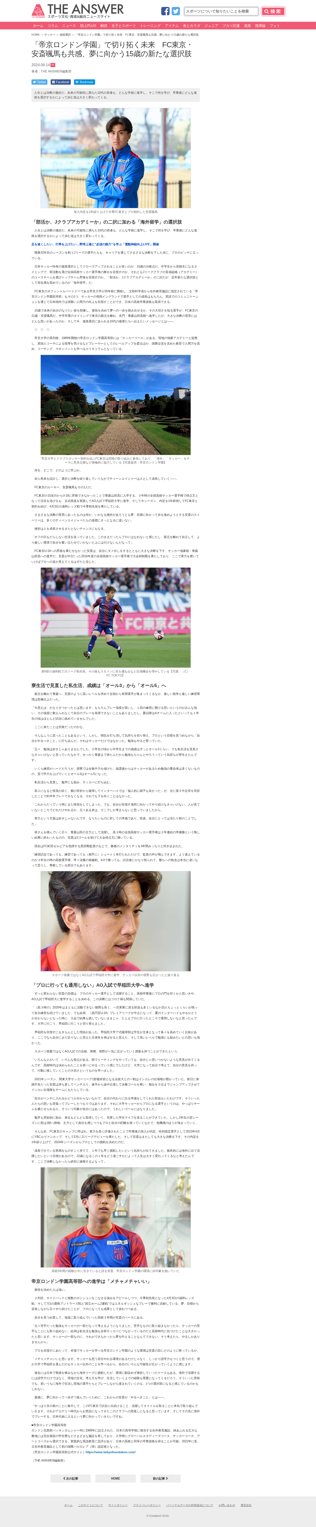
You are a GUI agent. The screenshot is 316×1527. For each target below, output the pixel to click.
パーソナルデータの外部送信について (189, 1505)
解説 (103, 26)
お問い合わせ (227, 1505)
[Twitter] (176, 11)
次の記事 (71, 1478)
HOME (35, 34)
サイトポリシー (118, 1505)
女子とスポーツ (124, 26)
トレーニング (150, 26)
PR (53, 65)
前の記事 (159, 1478)
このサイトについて (90, 1505)
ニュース (69, 26)
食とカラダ (191, 26)
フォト (275, 26)
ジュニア (211, 26)
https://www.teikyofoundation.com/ (111, 1452)
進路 (247, 26)
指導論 (260, 26)
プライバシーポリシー (147, 1505)
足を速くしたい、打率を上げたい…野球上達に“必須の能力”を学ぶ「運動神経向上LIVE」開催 (95, 244)
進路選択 (65, 34)
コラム (53, 26)
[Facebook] (165, 11)
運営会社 (246, 1505)
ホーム (38, 26)
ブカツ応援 (231, 26)
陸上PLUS (88, 26)
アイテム (172, 26)
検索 (273, 11)
